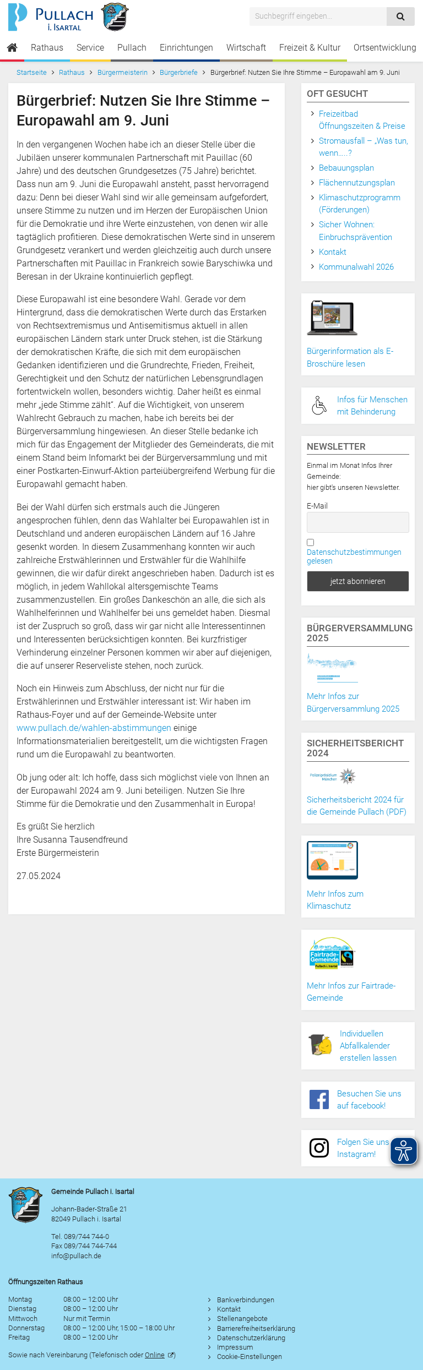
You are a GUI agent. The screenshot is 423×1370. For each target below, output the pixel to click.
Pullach (132, 47)
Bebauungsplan (346, 168)
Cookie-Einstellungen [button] (249, 1356)
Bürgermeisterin (122, 72)
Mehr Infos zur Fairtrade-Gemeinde (351, 992)
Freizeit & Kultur (309, 47)
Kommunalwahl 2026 (356, 267)
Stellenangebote (242, 1318)
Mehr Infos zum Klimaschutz (335, 900)
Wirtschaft (246, 47)
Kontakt (332, 252)
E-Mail (317, 505)
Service (90, 47)
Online (155, 1355)
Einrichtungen (186, 47)
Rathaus (47, 47)
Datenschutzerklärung (251, 1338)
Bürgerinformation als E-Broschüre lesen (350, 357)
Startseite (32, 72)
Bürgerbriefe (179, 72)
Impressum (235, 1347)
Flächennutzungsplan (357, 183)
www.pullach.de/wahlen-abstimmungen (94, 728)
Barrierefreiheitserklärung (256, 1328)
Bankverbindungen (245, 1300)
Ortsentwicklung (385, 47)
